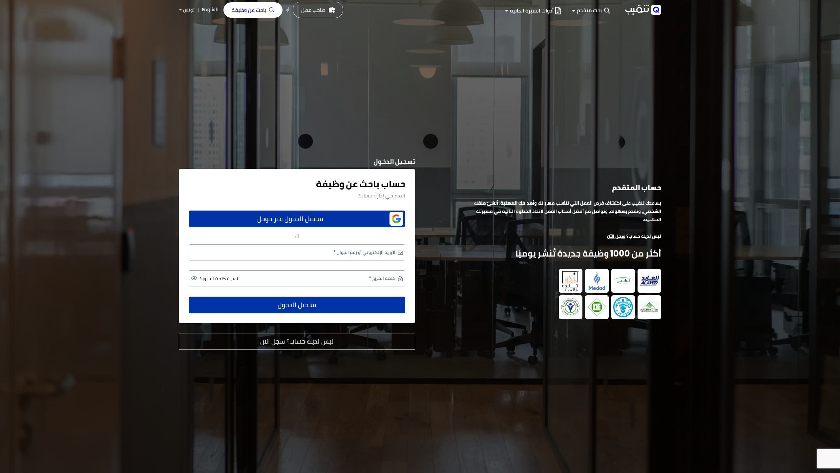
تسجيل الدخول (297, 304)
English (210, 9)
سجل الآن (616, 236)
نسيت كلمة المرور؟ (219, 278)
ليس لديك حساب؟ (297, 341)
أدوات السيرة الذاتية (532, 10)
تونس (189, 10)
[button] (591, 10)
